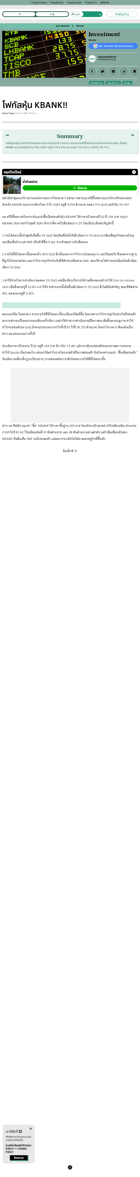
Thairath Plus (56, 2)
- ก (19, 14)
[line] (113, 71)
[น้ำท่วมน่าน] (12, 185)
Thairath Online (39, 2)
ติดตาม (82, 188)
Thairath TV (91, 2)
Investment (62, 26)
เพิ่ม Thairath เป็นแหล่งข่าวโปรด (116, 46)
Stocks (80, 26)
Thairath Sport (74, 2)
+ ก (52, 14)
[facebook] (92, 71)
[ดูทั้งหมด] (134, 172)
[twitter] (102, 71)
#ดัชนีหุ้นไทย (96, 83)
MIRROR (104, 2)
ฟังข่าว (123, 14)
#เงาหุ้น (127, 83)
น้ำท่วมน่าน (30, 181)
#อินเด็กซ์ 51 (113, 83)
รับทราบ (19, 1157)
